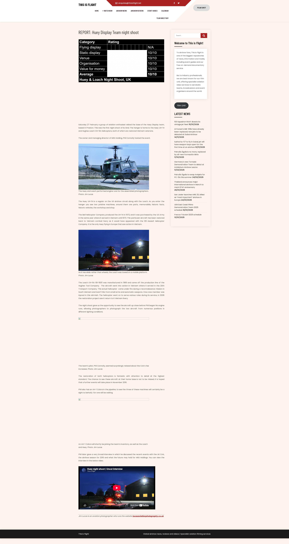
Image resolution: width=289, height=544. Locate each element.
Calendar (165, 11)
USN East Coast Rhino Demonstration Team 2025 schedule (186, 207)
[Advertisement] (121, 103)
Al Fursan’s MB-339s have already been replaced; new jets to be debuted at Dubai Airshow (189, 132)
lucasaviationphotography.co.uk (148, 516)
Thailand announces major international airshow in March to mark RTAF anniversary (189, 185)
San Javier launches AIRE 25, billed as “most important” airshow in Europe (189, 197)
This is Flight (87, 5)
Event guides (152, 11)
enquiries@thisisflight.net (129, 3)
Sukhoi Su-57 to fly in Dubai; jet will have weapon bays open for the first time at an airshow (189, 144)
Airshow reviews (137, 11)
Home (97, 11)
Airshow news (121, 11)
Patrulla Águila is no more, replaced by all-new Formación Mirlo (190, 153)
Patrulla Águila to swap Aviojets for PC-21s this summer (189, 176)
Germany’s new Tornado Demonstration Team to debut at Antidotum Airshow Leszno (189, 165)
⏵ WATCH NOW (107, 11)
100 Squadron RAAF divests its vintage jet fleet (187, 123)
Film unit (201, 8)
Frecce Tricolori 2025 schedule (188, 214)
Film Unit (181, 105)
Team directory (162, 18)
